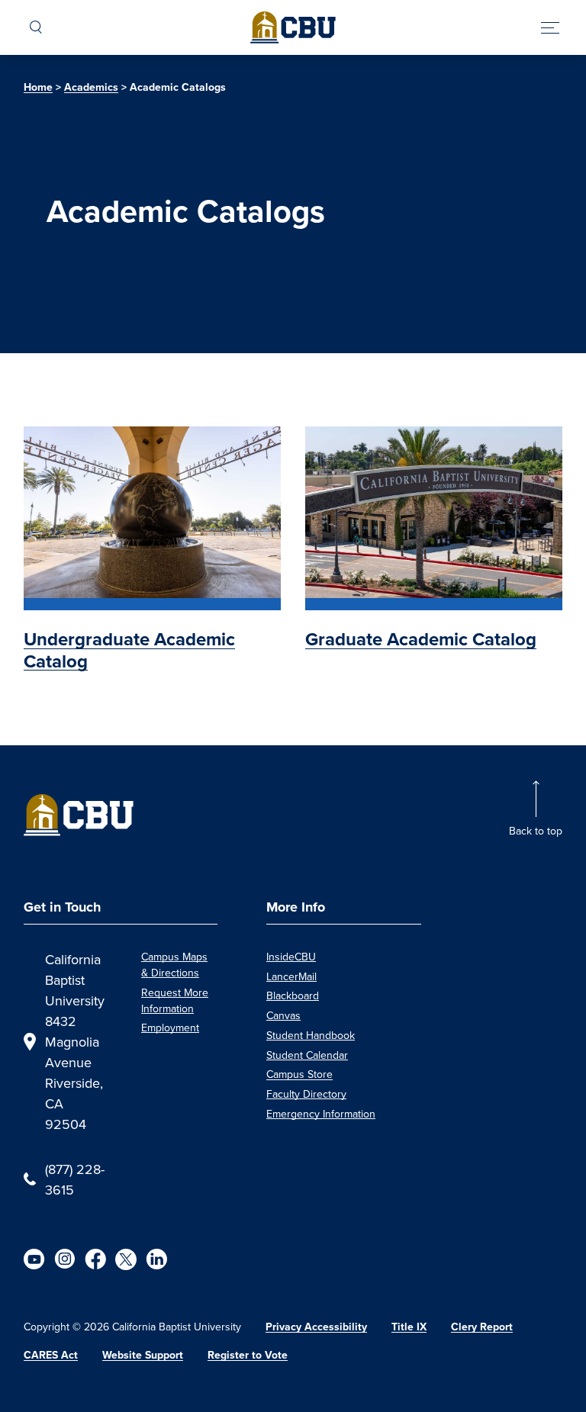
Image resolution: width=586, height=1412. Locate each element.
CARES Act (51, 1355)
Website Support (142, 1355)
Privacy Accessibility (316, 1327)
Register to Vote (248, 1355)
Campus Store (299, 1074)
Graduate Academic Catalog (420, 639)
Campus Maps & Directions (174, 964)
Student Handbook (310, 1035)
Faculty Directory (306, 1094)
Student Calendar (307, 1055)
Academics (91, 87)
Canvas (283, 1015)
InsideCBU (291, 956)
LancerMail (291, 976)
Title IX (409, 1327)
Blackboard (292, 995)
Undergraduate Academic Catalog (129, 650)
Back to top (535, 830)
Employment (170, 1027)
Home (38, 87)
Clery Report (482, 1327)
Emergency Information (320, 1113)
